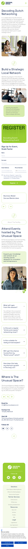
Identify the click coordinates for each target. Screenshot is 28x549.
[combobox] (17, 170)
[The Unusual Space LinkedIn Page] (7, 428)
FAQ (14, 517)
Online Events (14, 499)
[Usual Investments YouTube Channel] (3, 428)
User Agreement (14, 525)
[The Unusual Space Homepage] (6, 3)
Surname (4, 160)
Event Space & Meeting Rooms (14, 489)
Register (13, 183)
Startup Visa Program (14, 494)
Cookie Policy (14, 527)
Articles (14, 512)
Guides (14, 515)
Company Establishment (14, 504)
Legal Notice (14, 522)
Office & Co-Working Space (14, 492)
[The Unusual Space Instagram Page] (11, 428)
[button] (14, 307)
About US (14, 510)
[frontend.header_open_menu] (26, 3)
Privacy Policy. (16, 178)
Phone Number (19, 167)
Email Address (5, 167)
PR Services (14, 502)
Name (3, 152)
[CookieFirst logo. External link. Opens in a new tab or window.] (1, 530)
